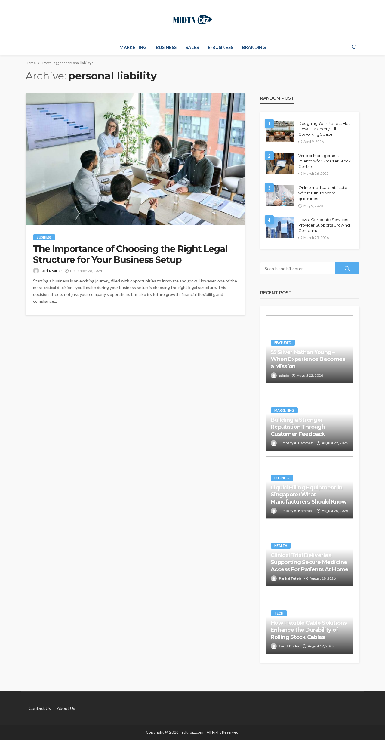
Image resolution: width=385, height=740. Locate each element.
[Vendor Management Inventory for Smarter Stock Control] (280, 163)
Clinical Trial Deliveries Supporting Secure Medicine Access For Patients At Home (310, 562)
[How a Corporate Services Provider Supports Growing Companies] (280, 227)
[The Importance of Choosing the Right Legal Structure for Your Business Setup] (135, 159)
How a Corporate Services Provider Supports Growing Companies (324, 225)
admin (284, 375)
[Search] (354, 47)
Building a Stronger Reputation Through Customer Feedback (298, 427)
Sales (192, 47)
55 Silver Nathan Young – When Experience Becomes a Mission (308, 359)
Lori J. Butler (51, 270)
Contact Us (40, 708)
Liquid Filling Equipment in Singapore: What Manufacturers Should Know (308, 494)
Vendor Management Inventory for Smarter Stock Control (324, 161)
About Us (66, 708)
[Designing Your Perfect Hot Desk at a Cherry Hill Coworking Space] (280, 131)
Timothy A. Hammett (296, 443)
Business (166, 47)
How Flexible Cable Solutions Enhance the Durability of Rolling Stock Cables (309, 630)
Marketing (133, 47)
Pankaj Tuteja (290, 578)
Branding (254, 47)
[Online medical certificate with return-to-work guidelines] (280, 195)
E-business (220, 47)
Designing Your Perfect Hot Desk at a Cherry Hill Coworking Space (324, 129)
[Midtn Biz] (192, 19)
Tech (278, 613)
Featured (282, 342)
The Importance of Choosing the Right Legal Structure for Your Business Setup (130, 254)
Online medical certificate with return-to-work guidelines (322, 193)
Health (280, 545)
